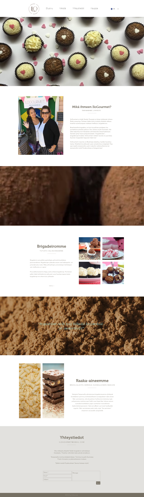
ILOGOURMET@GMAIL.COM (72, 442)
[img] (89, 248)
